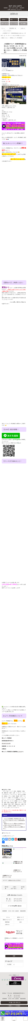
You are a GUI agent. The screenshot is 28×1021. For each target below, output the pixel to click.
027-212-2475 (15, 6)
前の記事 (6, 887)
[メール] (25, 1019)
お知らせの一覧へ (14, 887)
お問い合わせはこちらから (15, 9)
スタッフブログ (7, 30)
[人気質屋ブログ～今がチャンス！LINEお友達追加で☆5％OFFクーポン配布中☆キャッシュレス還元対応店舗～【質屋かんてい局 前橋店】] (7, 868)
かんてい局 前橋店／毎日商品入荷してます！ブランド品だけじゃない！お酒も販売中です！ (14, 820)
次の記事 (22, 887)
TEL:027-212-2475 (6, 743)
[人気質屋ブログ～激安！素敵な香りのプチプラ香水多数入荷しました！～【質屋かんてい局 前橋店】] (18, 854)
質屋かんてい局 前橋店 (14, 2)
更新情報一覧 (12, 28)
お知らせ (23, 28)
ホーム (3, 28)
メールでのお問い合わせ (14, 905)
